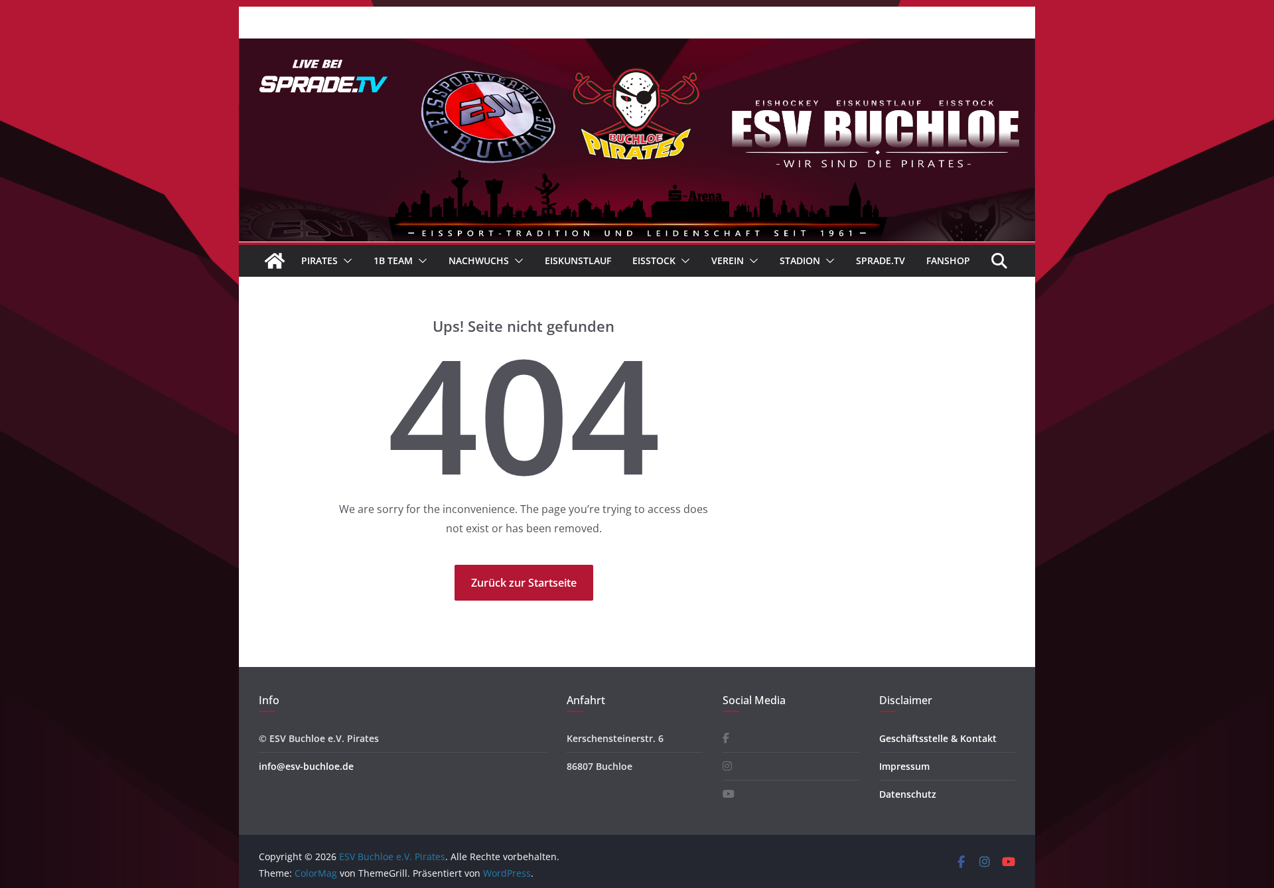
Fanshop (948, 260)
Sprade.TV (880, 260)
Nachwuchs (479, 260)
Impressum (904, 766)
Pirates (319, 260)
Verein (727, 260)
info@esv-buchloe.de (306, 766)
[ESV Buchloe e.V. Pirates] (637, 47)
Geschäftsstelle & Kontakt (938, 738)
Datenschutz (907, 794)
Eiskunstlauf (578, 260)
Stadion (800, 260)
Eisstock (653, 260)
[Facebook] (726, 738)
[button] (345, 261)
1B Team (393, 260)
